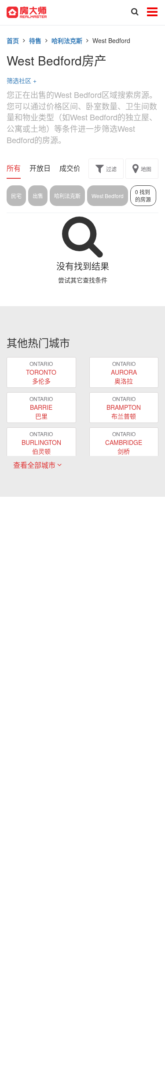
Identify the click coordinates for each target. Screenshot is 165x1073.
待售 (35, 40)
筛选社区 (22, 80)
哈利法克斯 (66, 40)
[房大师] (27, 11)
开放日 (40, 168)
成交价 (70, 168)
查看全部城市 (35, 465)
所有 (14, 168)
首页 (13, 40)
